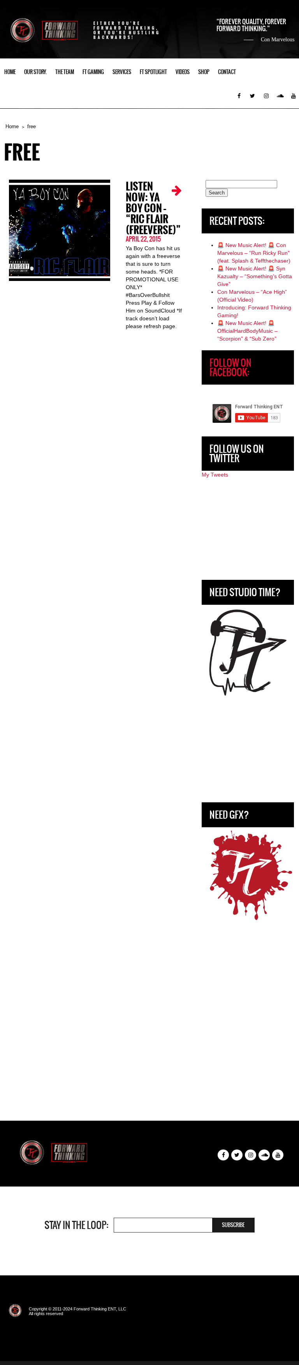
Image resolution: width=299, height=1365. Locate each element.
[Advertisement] (248, 529)
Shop (203, 72)
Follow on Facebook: (230, 367)
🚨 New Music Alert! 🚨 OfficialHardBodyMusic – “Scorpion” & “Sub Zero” (247, 331)
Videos (183, 72)
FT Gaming (93, 72)
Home (10, 72)
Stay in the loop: (76, 1225)
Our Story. (35, 72)
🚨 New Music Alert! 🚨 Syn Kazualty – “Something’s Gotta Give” (254, 276)
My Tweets (215, 474)
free (31, 126)
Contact (227, 72)
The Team (64, 72)
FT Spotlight (153, 72)
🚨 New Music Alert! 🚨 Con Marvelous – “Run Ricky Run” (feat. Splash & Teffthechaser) (253, 253)
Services (122, 72)
